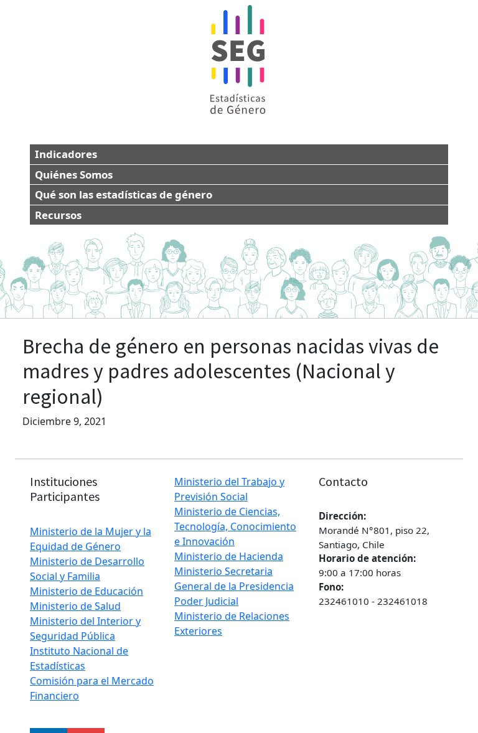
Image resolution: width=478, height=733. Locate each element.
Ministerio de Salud (75, 606)
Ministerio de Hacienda (228, 556)
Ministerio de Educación (86, 591)
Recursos (58, 215)
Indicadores (66, 154)
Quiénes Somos (74, 174)
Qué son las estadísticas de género (123, 194)
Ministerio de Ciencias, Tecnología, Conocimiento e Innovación (235, 526)
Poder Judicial (206, 601)
